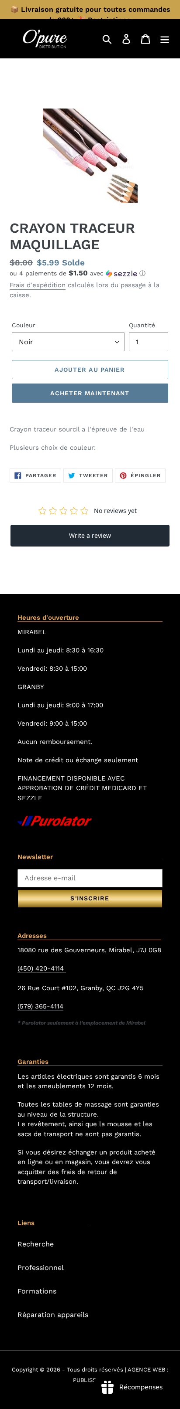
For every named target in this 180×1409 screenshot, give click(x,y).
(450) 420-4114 (41, 968)
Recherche (35, 1244)
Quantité (142, 325)
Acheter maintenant (89, 393)
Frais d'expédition (38, 285)
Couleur (23, 325)
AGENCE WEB (146, 1369)
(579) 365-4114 (40, 1006)
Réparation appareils (52, 1315)
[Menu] (164, 38)
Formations (36, 1291)
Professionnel (40, 1267)
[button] (90, 273)
